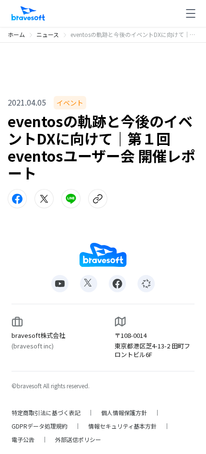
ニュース (47, 34)
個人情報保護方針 (124, 413)
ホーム (16, 34)
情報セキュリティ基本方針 (122, 426)
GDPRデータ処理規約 (39, 426)
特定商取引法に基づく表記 (45, 413)
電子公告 (22, 439)
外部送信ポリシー (78, 439)
